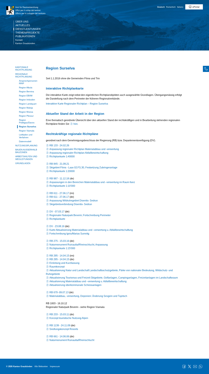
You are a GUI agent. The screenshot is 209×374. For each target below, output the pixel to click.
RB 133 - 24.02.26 (59, 145)
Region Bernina (26, 91)
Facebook (184, 366)
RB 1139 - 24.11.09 (59, 325)
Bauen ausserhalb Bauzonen (26, 150)
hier (75, 124)
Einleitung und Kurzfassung (64, 263)
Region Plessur (26, 116)
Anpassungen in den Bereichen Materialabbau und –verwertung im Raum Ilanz (92, 182)
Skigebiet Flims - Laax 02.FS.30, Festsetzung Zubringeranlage (83, 167)
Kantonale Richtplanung (23, 68)
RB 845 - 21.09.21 (59, 164)
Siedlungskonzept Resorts (63, 329)
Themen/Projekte (27, 33)
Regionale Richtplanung (23, 75)
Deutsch (161, 7)
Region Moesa (26, 112)
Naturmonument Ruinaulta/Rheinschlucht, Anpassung (78, 244)
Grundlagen (22, 163)
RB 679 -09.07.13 (59, 292)
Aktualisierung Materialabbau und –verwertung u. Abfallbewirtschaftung (88, 281)
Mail (195, 366)
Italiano (180, 7)
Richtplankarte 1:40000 (62, 156)
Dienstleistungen (28, 29)
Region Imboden (27, 99)
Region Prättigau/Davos (26, 121)
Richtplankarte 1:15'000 (62, 248)
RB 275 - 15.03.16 (59, 241)
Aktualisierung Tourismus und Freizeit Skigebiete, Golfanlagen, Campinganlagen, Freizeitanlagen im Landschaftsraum (113, 277)
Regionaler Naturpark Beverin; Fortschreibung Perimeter (80, 215)
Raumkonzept (57, 266)
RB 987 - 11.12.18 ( (59, 178)
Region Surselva (27, 126)
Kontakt (19, 40)
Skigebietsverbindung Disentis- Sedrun (70, 204)
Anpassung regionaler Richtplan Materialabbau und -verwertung (84, 149)
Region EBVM (25, 95)
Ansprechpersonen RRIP (28, 82)
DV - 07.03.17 (56, 211)
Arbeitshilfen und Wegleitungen (26, 157)
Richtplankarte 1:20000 (62, 171)
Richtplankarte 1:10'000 (62, 186)
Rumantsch (171, 7)
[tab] (206, 69)
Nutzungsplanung (26, 145)
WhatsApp (200, 366)
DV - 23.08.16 (56, 226)
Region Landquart (27, 104)
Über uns (21, 22)
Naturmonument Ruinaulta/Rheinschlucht (71, 340)
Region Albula (25, 87)
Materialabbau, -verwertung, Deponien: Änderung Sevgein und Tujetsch (88, 296)
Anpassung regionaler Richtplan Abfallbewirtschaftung (78, 152)
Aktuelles (22, 25)
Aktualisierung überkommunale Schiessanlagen (75, 285)
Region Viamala (26, 130)
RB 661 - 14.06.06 (59, 336)
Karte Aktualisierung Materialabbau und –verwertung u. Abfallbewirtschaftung (91, 230)
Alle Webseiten (41, 366)
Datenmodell (25, 141)
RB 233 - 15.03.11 (59, 314)
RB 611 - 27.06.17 (59, 193)
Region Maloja (26, 108)
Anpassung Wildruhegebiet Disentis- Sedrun (73, 200)
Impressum (55, 366)
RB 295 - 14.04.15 (59, 255)
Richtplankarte (57, 219)
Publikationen (25, 36)
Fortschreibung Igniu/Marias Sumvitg (69, 233)
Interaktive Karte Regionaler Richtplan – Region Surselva (77, 103)
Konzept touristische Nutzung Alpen (68, 318)
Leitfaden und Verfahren (25, 135)
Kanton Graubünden (25, 43)
